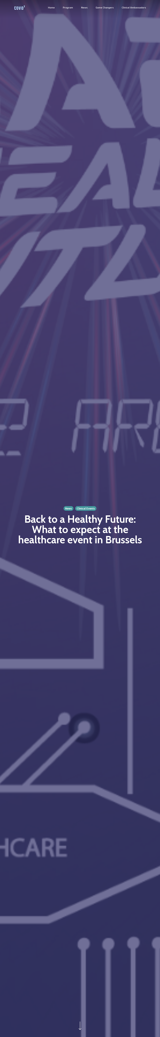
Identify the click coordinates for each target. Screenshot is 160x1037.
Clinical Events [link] (86, 508)
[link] (19, 7)
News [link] (68, 508)
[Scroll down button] (80, 1030)
